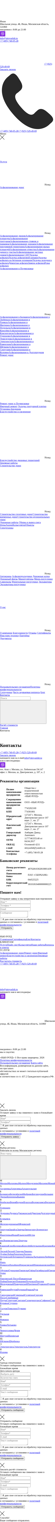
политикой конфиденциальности (20, 1132)
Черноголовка (7, 1330)
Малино (22, 1183)
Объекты (29, 525)
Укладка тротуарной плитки (32, 406)
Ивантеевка (6, 1235)
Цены (3, 525)
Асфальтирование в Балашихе (15, 317)
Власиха (27, 1202)
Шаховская (13, 1336)
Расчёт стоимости (9, 725)
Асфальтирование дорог (12, 187)
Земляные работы (9, 463)
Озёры (32, 1270)
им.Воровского (7, 1240)
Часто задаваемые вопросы (26, 692)
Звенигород (31, 1229)
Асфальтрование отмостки (23, 249)
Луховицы (28, 1257)
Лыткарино (39, 1257)
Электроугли (34, 1347)
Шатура (4, 1336)
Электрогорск (7, 1347)
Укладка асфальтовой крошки (23, 257)
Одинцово (14, 1270)
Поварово (21, 1281)
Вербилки (5, 1202)
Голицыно (5, 1208)
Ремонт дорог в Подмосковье (14, 403)
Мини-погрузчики (43, 579)
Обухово (4, 1270)
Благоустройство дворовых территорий (20, 460)
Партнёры (24, 635)
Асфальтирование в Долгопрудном (26, 352)
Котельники (37, 1246)
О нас (3, 607)
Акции (9, 525)
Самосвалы (5, 582)
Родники (21, 1289)
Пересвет (11, 1281)
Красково (47, 1246)
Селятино (29, 1295)
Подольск (30, 1281)
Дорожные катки (41, 576)
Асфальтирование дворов (13, 236)
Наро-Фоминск (4, 1263)
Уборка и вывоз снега (30, 522)
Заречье (21, 1229)
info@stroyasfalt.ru (9, 38)
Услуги (3, 161)
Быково (21, 1197)
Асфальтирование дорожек (22, 244)
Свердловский (7, 1295)
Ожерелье (24, 1270)
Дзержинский (25, 1213)
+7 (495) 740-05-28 (9, 131)
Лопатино (18, 1254)
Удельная (4, 1314)
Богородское (38, 1194)
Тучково (22, 1308)
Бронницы (12, 1197)
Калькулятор (19, 525)
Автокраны (5, 576)
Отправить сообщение (12, 1410)
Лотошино (17, 1257)
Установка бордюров (10, 409)
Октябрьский (41, 1270)
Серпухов (11, 1300)
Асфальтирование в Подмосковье (16, 268)
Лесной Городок (15, 1251)
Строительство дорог (10, 465)
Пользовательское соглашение (15, 687)
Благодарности (20, 633)
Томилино (12, 1308)
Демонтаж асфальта (18, 263)
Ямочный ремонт (8, 406)
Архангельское (29, 1188)
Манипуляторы (26, 579)
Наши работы (38, 945)
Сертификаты (44, 633)
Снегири (20, 1300)
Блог (42, 692)
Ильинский (23, 1235)
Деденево (5, 1213)
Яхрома (4, 1352)
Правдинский (20, 1284)
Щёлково (4, 1341)
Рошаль (30, 1289)
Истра (32, 1235)
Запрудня (4, 1229)
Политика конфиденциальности (20, 688)
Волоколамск (38, 1202)
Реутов (13, 1289)
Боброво (28, 1194)
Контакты (5, 695)
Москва (4, 1183)
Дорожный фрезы (9, 579)
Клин (10, 1246)
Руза (36, 1289)
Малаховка (13, 1183)
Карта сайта (37, 1063)
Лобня (10, 1254)
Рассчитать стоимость (11, 961)
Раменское (5, 1289)
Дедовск (14, 1213)
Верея (13, 1202)
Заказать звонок (8, 69)
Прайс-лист (13, 945)
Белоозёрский (17, 1194)
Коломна (17, 1246)
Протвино (32, 1284)
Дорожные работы (9, 522)
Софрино (45, 1300)
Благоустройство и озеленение (15, 411)
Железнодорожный (9, 1224)
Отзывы (32, 633)
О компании (6, 633)
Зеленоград (42, 1229)
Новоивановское (42, 1265)
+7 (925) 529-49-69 (27, 131)
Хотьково (11, 1325)
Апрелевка (16, 1188)
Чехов (17, 1330)
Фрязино (4, 1319)
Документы (6, 638)
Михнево (43, 1183)
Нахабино (14, 1265)
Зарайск (13, 1229)
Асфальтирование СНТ (17, 255)
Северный (20, 1295)
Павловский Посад (9, 1278)
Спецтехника (6, 528)
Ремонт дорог (7, 355)
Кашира (4, 1246)
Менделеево (33, 1183)
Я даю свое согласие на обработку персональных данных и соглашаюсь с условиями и (26, 922)
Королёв (26, 1246)
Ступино (13, 1303)
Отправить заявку (10, 1136)
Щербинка (14, 1341)
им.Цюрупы (21, 1240)
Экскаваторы (45, 582)
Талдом (3, 1308)
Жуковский (24, 1224)
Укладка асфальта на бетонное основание (23, 259)
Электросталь (21, 1347)
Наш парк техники (9, 635)
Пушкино (42, 1284)
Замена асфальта (36, 263)
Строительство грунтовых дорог (16, 514)
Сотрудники (6, 692)
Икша (14, 1235)
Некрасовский (26, 1265)
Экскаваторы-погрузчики (13, 584)
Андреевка (5, 1188)
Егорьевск (5, 1219)
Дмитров (36, 1213)
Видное (19, 1202)
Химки (3, 1325)
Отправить (6, 928)
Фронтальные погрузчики (25, 582)
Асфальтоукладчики (22, 576)
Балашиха (5, 1194)
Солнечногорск (33, 1300)
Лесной (3, 1251)
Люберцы (49, 1257)
